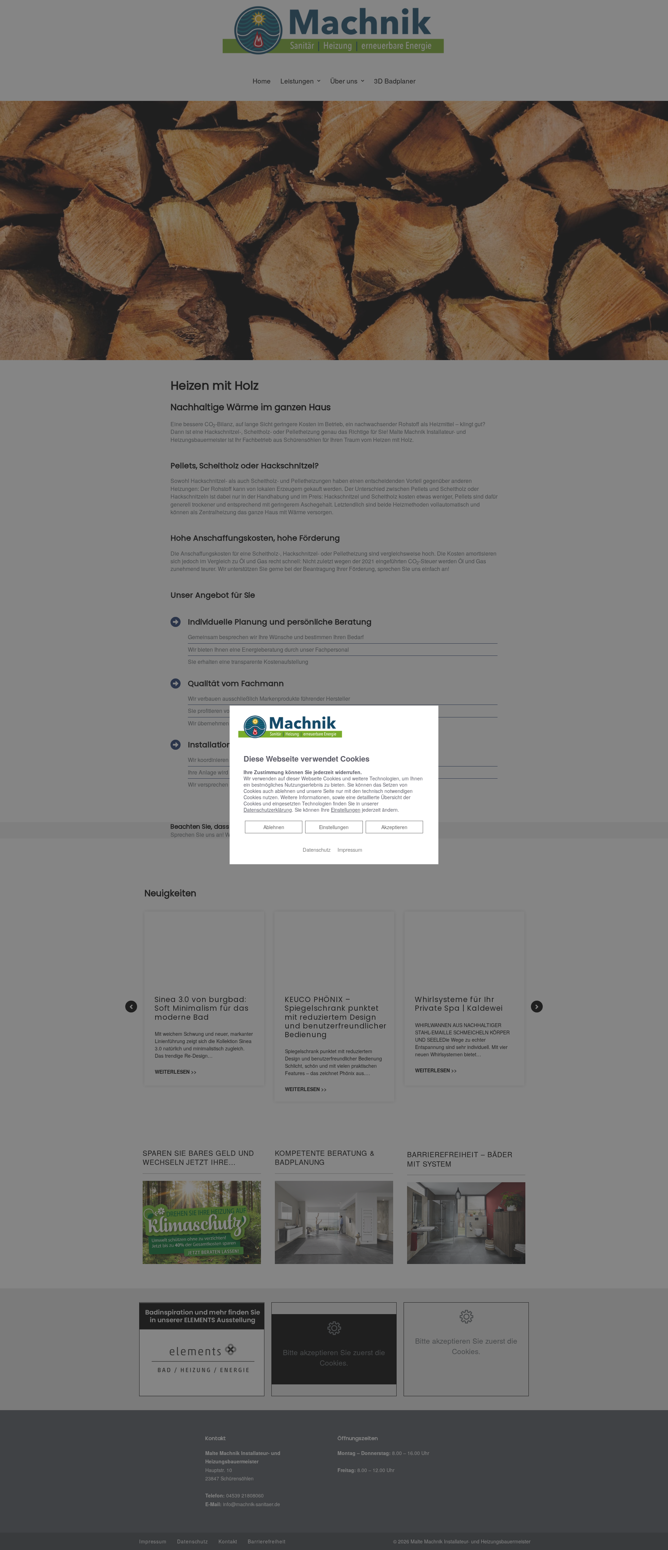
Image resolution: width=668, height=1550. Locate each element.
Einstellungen (334, 827)
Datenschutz (317, 849)
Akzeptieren (394, 827)
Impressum (349, 849)
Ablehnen (273, 826)
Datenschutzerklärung (268, 809)
